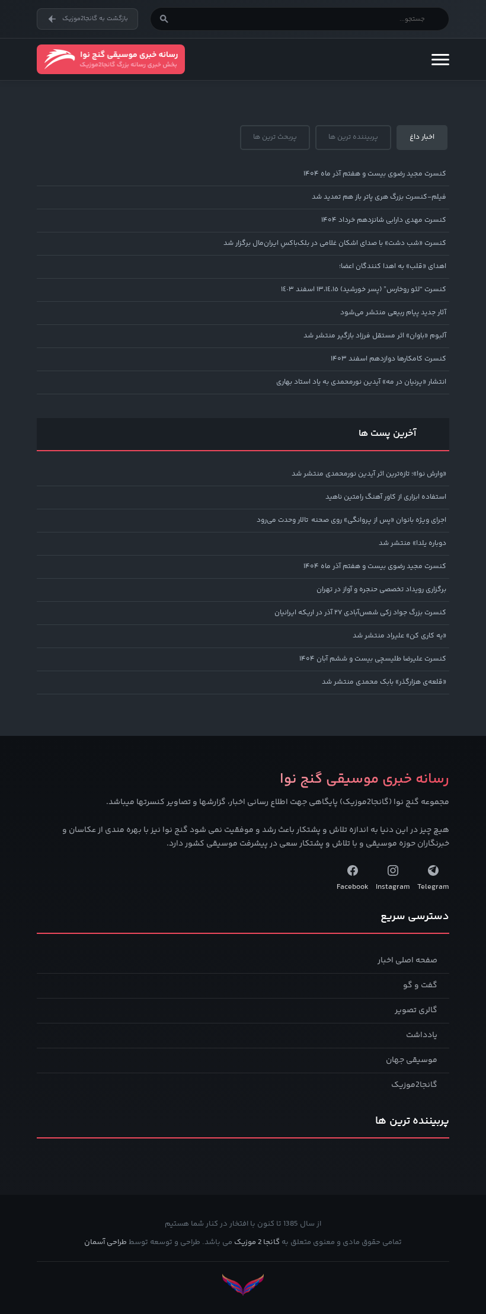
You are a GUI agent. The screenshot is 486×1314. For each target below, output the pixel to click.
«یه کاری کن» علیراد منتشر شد (399, 636)
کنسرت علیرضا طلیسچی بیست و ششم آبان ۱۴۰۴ (372, 659)
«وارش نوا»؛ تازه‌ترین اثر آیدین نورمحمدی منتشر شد (369, 474)
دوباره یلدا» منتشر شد (412, 543)
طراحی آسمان (105, 1242)
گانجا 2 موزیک (257, 1242)
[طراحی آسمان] (243, 1285)
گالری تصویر (416, 1010)
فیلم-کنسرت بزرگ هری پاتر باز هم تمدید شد (379, 197)
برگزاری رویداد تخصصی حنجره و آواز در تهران (381, 589)
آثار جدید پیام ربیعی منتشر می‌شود (393, 312)
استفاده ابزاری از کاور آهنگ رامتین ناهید (385, 497)
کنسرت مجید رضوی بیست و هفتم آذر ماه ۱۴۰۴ (374, 174)
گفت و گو (420, 985)
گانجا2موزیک (414, 1085)
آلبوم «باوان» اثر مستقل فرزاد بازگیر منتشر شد (374, 336)
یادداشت (421, 1035)
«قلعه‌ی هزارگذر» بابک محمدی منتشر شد (384, 682)
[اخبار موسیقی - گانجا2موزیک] (111, 59)
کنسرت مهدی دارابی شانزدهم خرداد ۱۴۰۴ (383, 220)
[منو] (440, 59)
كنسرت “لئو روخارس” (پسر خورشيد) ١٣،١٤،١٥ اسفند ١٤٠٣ (363, 289)
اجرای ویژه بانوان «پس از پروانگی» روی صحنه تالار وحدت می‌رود (351, 520)
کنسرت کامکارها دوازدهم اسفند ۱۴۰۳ (388, 359)
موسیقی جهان (411, 1060)
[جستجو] (164, 18)
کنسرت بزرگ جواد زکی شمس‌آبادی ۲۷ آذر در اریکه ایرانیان (360, 612)
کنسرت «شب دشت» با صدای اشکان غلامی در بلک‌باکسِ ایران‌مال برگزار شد (334, 243)
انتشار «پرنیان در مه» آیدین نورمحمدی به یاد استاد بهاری (361, 382)
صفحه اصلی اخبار (407, 960)
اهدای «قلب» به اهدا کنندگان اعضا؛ (392, 266)
